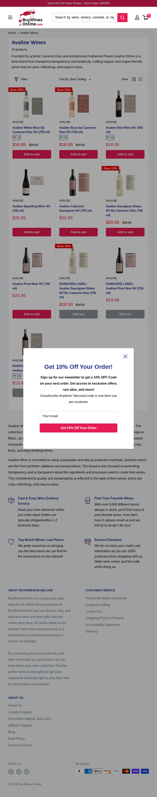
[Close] (125, 356)
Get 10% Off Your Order (78, 428)
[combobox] (84, 17)
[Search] (122, 17)
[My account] (137, 17)
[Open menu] (10, 17)
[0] (145, 17)
